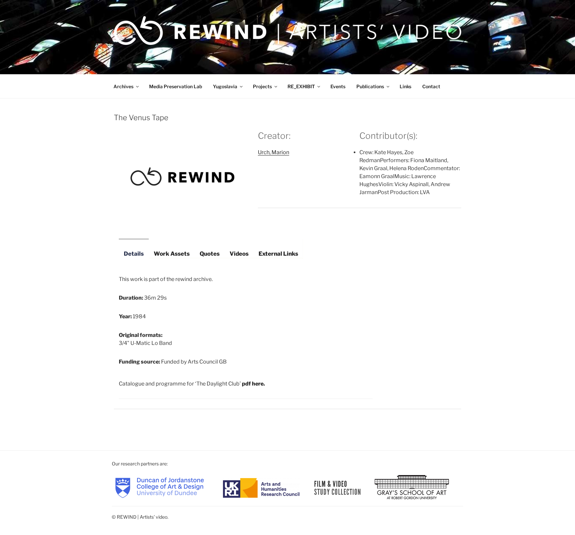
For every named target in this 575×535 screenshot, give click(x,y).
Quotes (210, 253)
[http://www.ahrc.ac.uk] (261, 487)
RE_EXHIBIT (301, 86)
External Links (278, 253)
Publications (370, 86)
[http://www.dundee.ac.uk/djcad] (159, 487)
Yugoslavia (225, 86)
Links (405, 86)
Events (337, 86)
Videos (239, 253)
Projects (262, 86)
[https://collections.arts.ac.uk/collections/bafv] (337, 487)
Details (134, 253)
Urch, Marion (273, 152)
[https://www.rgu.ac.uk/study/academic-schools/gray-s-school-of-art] (412, 487)
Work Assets (172, 253)
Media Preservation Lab (175, 86)
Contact (431, 86)
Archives (123, 86)
